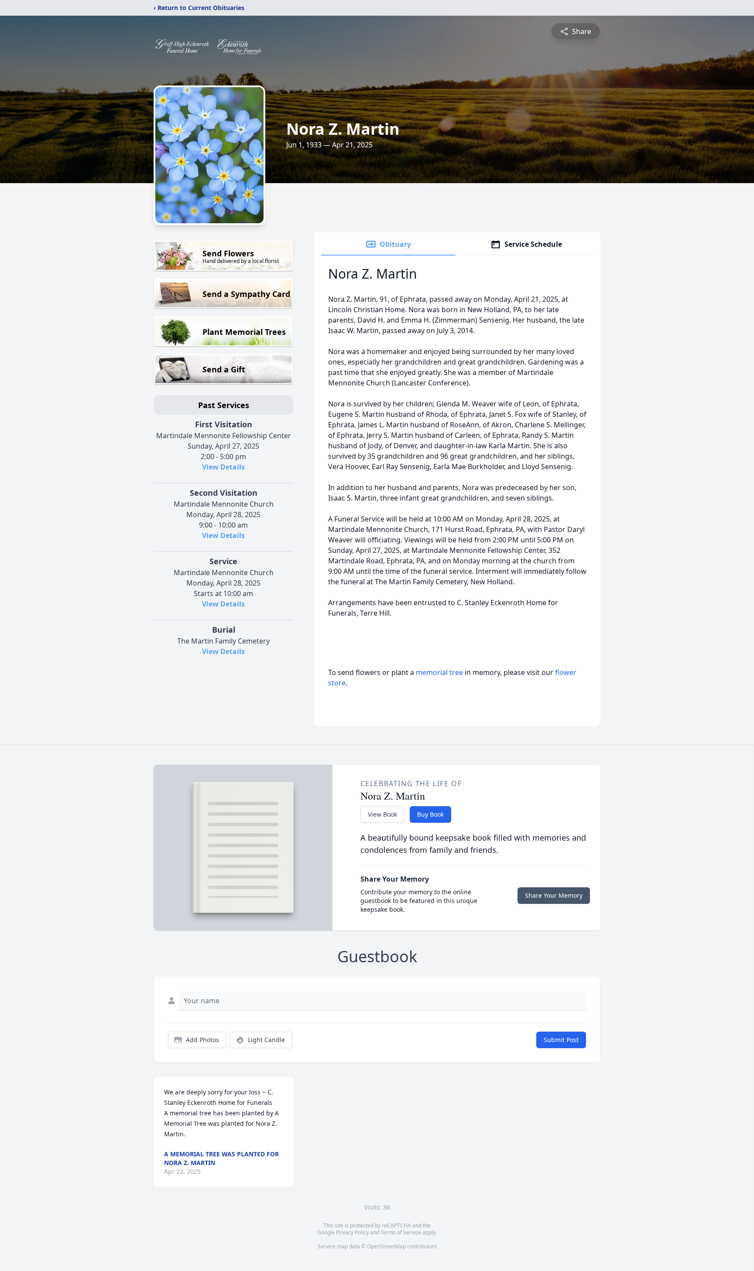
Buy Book (430, 814)
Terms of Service (400, 1232)
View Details (223, 467)
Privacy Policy (352, 1232)
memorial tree (439, 672)
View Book (382, 814)
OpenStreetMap (386, 1246)
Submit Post (561, 1040)
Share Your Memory (554, 895)
